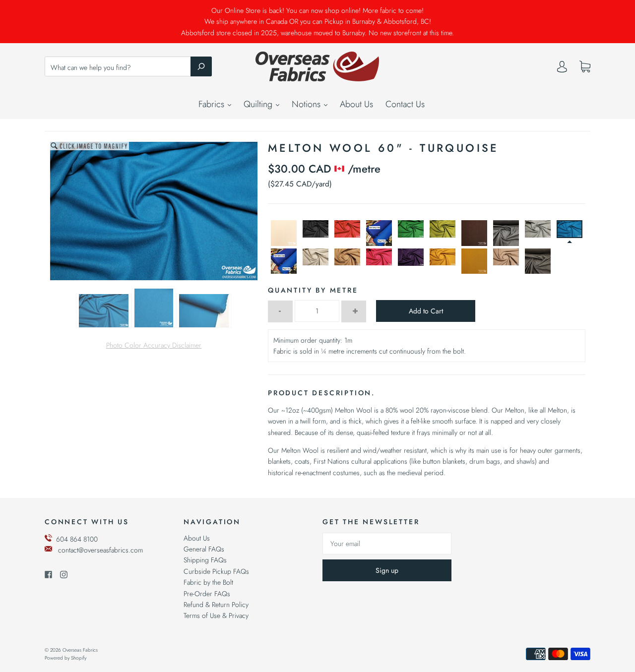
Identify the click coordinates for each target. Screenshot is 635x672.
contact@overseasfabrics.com (100, 550)
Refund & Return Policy (216, 605)
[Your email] (386, 543)
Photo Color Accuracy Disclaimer (153, 345)
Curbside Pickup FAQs (216, 571)
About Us (356, 104)
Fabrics (212, 104)
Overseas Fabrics (80, 650)
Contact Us (405, 104)
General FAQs (204, 549)
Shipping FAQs (205, 560)
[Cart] (584, 67)
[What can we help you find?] (128, 67)
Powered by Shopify (65, 658)
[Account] (562, 68)
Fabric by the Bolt (208, 582)
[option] (154, 211)
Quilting (259, 104)
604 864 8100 (77, 539)
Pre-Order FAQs (207, 594)
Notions (307, 104)
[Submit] (201, 66)
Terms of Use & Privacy (216, 615)
